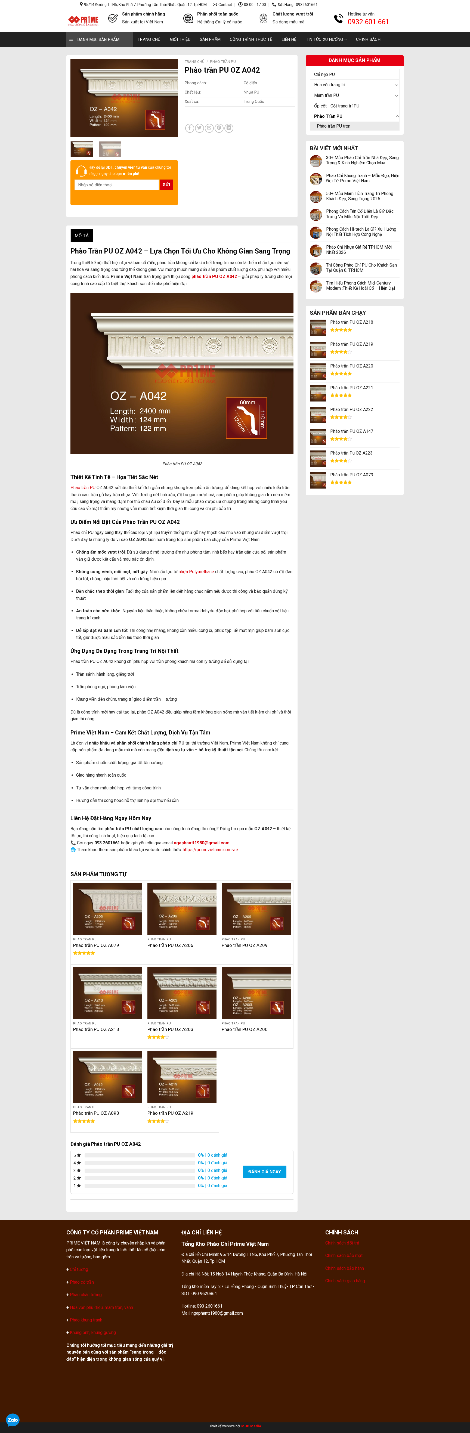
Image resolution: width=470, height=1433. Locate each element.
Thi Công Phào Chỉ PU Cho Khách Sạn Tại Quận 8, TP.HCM (361, 267)
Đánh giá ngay (264, 1171)
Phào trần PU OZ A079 (96, 945)
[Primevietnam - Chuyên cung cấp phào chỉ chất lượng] (83, 20)
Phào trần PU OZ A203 (170, 1029)
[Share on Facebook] (189, 128)
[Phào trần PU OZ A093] (107, 1077)
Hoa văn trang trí (329, 84)
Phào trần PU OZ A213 (96, 1029)
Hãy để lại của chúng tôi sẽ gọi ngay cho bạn (130, 170)
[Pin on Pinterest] (219, 128)
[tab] (81, 235)
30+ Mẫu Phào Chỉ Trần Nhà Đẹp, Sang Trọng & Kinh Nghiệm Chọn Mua (362, 160)
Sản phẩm (210, 39)
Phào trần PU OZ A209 (245, 945)
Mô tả (82, 235)
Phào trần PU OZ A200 (245, 1029)
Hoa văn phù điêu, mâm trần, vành (101, 1307)
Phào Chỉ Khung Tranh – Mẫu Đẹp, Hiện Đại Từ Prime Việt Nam (362, 178)
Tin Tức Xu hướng (324, 39)
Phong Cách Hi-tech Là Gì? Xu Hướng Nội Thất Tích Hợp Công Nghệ (361, 232)
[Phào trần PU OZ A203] (182, 993)
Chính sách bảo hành (344, 1268)
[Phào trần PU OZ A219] (182, 1077)
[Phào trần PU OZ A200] (256, 993)
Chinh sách (368, 39)
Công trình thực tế (251, 39)
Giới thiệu (180, 39)
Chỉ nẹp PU (324, 74)
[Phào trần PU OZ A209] (256, 909)
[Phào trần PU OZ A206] (182, 909)
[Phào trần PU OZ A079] (107, 909)
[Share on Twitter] (199, 128)
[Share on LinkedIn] (228, 128)
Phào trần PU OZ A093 (96, 1113)
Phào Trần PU (328, 116)
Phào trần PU (82, 487)
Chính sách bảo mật (344, 1255)
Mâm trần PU (326, 95)
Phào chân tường (86, 1294)
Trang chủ (149, 39)
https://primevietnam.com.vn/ (211, 849)
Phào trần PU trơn (333, 126)
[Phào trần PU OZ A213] (107, 993)
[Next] (169, 98)
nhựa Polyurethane (196, 571)
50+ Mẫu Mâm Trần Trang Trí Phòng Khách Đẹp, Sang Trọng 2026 (359, 196)
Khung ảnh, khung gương (93, 1332)
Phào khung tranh (86, 1320)
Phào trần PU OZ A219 (170, 1113)
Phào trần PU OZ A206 (170, 945)
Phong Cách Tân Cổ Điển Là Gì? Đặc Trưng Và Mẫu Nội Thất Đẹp (360, 214)
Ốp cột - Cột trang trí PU (336, 106)
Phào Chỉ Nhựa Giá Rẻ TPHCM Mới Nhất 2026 (359, 250)
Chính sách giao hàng (345, 1280)
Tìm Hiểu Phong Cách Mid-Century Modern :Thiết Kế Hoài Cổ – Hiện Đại (360, 285)
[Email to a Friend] (209, 128)
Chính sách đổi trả (342, 1243)
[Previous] (79, 98)
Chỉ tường (79, 1269)
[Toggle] (397, 85)
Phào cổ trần (82, 1282)
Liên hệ (289, 39)
